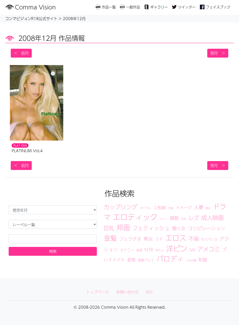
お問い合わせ (127, 292)
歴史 (208, 208)
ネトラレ (145, 208)
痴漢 (139, 250)
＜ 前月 (21, 53)
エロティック (135, 216)
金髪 (110, 238)
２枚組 (159, 207)
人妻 (198, 207)
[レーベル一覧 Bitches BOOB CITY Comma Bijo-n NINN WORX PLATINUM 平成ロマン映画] (53, 224)
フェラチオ (130, 238)
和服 (203, 259)
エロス (175, 237)
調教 (174, 217)
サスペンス (209, 239)
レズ (194, 218)
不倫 (194, 238)
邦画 (123, 227)
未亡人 (159, 250)
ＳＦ (159, 239)
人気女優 (191, 260)
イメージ (184, 207)
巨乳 (109, 228)
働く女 (179, 228)
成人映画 (212, 217)
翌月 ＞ (217, 53)
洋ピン (176, 248)
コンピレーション (206, 228)
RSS (149, 292)
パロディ (170, 258)
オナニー (127, 249)
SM (192, 250)
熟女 (148, 238)
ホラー (164, 219)
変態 (131, 259)
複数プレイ (146, 260)
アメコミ (208, 249)
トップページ (97, 292)
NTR (148, 249)
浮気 (183, 219)
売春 (170, 208)
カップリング (120, 207)
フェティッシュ (151, 228)
